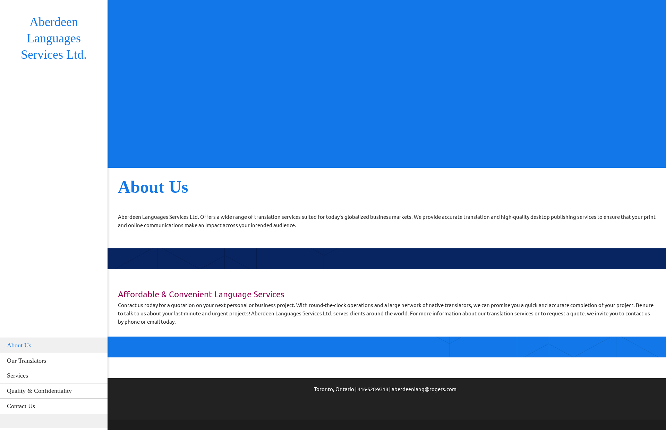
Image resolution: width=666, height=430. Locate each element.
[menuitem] (54, 345)
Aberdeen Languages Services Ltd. (54, 38)
